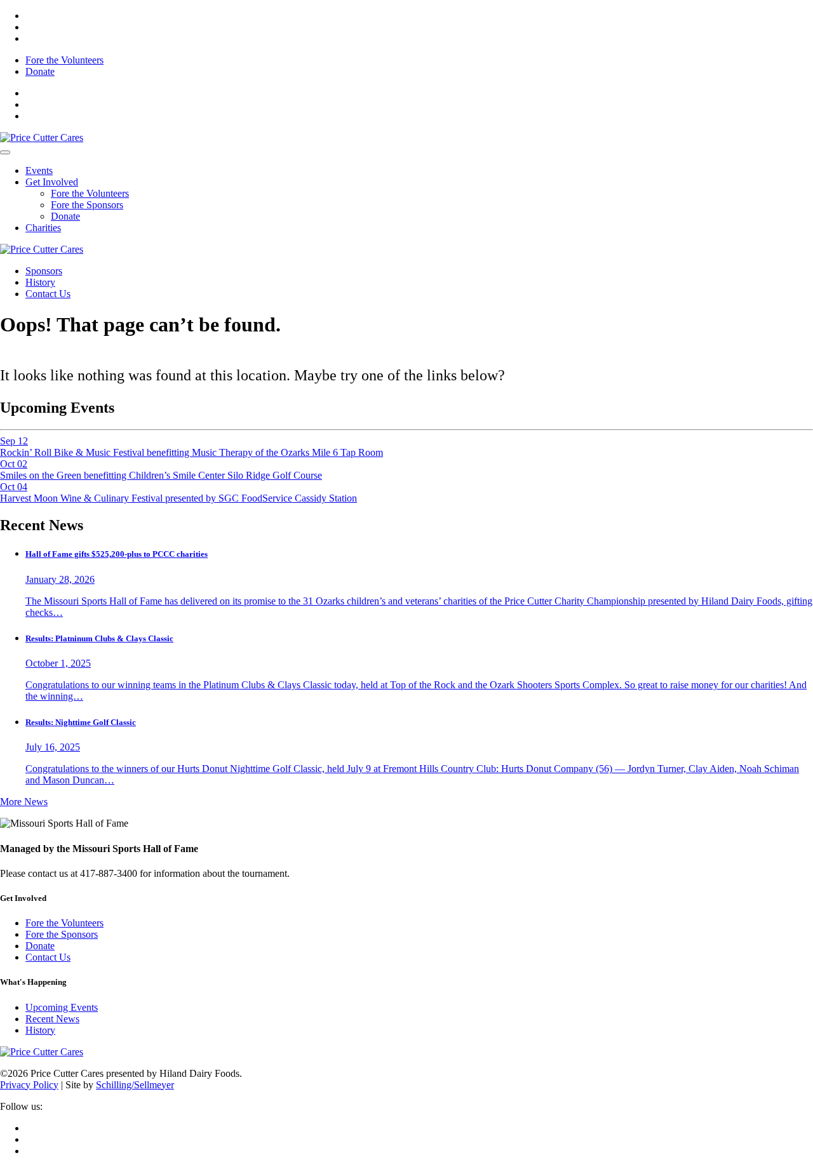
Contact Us (48, 293)
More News (24, 801)
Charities (43, 227)
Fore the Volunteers (64, 60)
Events (39, 170)
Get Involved (51, 182)
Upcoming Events (61, 1007)
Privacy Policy (29, 1084)
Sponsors (43, 270)
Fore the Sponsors (87, 204)
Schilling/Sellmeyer (135, 1084)
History (40, 282)
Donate (40, 71)
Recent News (52, 1018)
